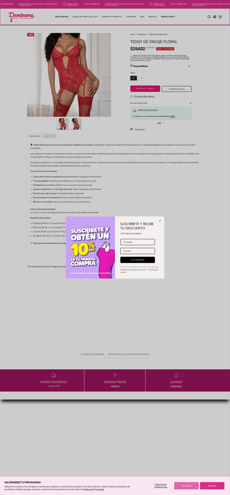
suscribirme (138, 260)
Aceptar (212, 485)
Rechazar (186, 485)
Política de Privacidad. (93, 489)
